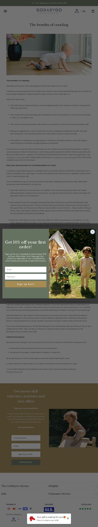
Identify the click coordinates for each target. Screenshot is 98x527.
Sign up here (25, 284)
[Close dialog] (92, 232)
